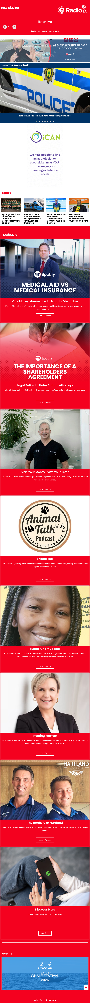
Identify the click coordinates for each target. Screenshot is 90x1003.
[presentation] (2, 96)
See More (45, 933)
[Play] (5, 27)
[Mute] (14, 27)
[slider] (23, 27)
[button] (36, 121)
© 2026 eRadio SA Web (45, 1000)
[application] (45, 27)
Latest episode (45, 316)
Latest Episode (45, 489)
